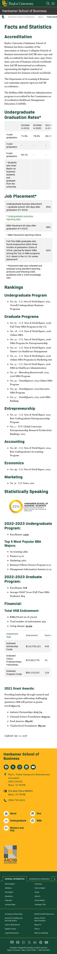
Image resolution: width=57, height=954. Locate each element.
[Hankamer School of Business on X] (13, 767)
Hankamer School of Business (24, 10)
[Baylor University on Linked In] (34, 943)
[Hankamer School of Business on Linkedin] (26, 767)
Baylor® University (26, 947)
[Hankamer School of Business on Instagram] (19, 767)
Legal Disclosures (12, 932)
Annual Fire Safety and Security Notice (13, 919)
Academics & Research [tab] (39, 878)
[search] (46, 4)
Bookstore (9, 896)
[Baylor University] (17, 3)
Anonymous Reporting (13, 914)
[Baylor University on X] (29, 943)
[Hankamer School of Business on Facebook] (6, 767)
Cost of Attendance (12, 924)
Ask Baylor (9, 892)
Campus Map (10, 904)
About (40, 16)
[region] (28, 156)
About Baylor (10, 883)
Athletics (8, 888)
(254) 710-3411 (16, 800)
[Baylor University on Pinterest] (40, 943)
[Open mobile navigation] (53, 4)
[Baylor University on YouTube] (45, 943)
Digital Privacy (10, 928)
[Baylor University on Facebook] (17, 943)
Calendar (8, 900)
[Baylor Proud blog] (11, 943)
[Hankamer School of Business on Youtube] (33, 767)
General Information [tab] (14, 878)
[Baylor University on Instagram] (23, 943)
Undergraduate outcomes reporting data (19, 218)
